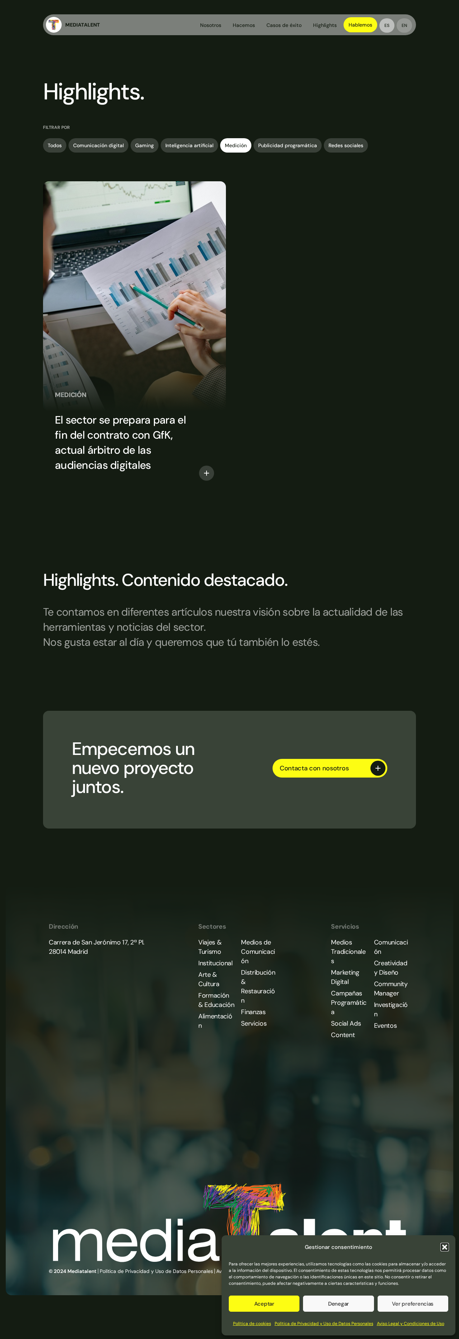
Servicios (253, 1023)
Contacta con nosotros (314, 768)
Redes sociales (345, 145)
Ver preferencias (413, 1303)
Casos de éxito (284, 25)
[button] (444, 1247)
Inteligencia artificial (189, 145)
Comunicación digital (98, 145)
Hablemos (360, 25)
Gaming (144, 145)
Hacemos (244, 25)
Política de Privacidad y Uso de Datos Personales (324, 1323)
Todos (55, 145)
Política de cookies (252, 1323)
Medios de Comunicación (258, 951)
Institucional (215, 963)
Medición (236, 145)
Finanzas (253, 1012)
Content (343, 1035)
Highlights (325, 25)
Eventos (385, 1025)
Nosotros (210, 25)
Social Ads (346, 1023)
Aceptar (264, 1303)
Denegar (338, 1303)
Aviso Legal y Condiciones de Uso (410, 1323)
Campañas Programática (348, 1002)
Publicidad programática (287, 145)
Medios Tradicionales (348, 951)
